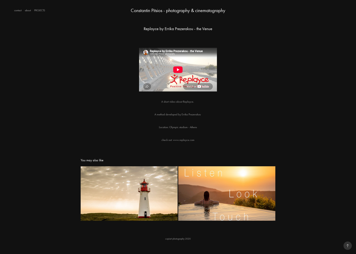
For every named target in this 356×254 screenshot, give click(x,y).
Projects (39, 10)
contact (18, 10)
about (28, 10)
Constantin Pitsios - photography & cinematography (178, 10)
